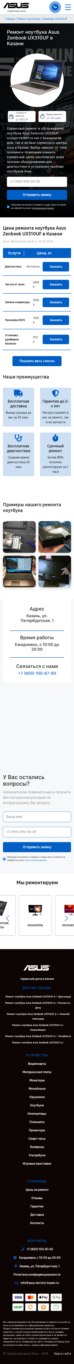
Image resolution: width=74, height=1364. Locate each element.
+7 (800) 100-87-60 (37, 673)
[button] (7, 918)
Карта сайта (62, 1353)
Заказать (56, 266)
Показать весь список (37, 361)
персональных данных (43, 208)
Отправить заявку (37, 195)
